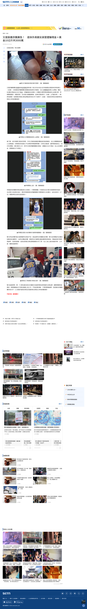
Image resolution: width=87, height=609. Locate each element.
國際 (58, 5)
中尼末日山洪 (13, 5)
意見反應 (50, 598)
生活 (51, 5)
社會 (26, 5)
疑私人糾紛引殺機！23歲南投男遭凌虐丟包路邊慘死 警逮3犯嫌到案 (12, 546)
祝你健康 (56, 2)
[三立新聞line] (74, 593)
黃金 (21, 92)
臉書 (17, 88)
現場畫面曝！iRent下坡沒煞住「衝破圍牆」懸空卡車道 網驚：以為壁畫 (12, 563)
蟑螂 (17, 408)
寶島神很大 (69, 2)
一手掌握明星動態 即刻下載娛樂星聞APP (45, 318)
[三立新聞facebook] (66, 593)
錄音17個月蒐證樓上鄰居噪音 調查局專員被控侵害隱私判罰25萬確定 (51, 580)
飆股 (47, 90)
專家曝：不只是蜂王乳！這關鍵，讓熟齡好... (46, 323)
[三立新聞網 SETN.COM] (4, 5)
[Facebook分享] (4, 48)
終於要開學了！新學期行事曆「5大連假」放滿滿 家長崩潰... (32, 366)
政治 (44, 5)
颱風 (47, 408)
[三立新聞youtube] (62, 593)
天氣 (56, 408)
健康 (55, 5)
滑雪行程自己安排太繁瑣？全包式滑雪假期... (15, 323)
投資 (23, 88)
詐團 (44, 90)
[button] (79, 2)
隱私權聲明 (23, 598)
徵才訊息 (64, 598)
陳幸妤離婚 (21, 5)
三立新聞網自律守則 (33, 598)
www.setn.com (16, 605)
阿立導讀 (62, 2)
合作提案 (43, 598)
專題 (72, 5)
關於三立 (5, 598)
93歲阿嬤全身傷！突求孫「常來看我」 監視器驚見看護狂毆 (52, 563)
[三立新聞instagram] (70, 593)
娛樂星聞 (45, 2)
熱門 (30, 5)
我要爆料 (57, 598)
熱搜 (37, 5)
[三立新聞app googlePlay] (18, 602)
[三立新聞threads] (83, 593)
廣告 (25, 88)
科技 (79, 5)
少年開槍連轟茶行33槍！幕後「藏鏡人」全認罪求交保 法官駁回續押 (51, 546)
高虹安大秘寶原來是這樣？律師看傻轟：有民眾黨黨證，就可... (73, 276)
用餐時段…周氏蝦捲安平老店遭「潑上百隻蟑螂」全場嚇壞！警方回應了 (32, 546)
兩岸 (62, 5)
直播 (41, 5)
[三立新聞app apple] (7, 602)
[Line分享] (4, 51)
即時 (7, 5)
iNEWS (50, 2)
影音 (33, 5)
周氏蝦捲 (26, 408)
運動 (65, 5)
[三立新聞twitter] (79, 593)
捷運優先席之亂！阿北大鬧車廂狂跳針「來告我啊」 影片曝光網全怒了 (12, 580)
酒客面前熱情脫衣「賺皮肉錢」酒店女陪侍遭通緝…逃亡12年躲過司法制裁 (32, 563)
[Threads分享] (4, 54)
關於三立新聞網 (13, 598)
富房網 (74, 2)
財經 (69, 5)
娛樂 (48, 5)
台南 (8, 408)
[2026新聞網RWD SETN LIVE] (21, 2)
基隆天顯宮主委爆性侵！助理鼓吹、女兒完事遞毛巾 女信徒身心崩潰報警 (32, 580)
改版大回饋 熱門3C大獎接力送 (12, 318)
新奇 (76, 5)
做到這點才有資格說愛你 (11, 321)
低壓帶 (38, 408)
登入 (83, 2)
